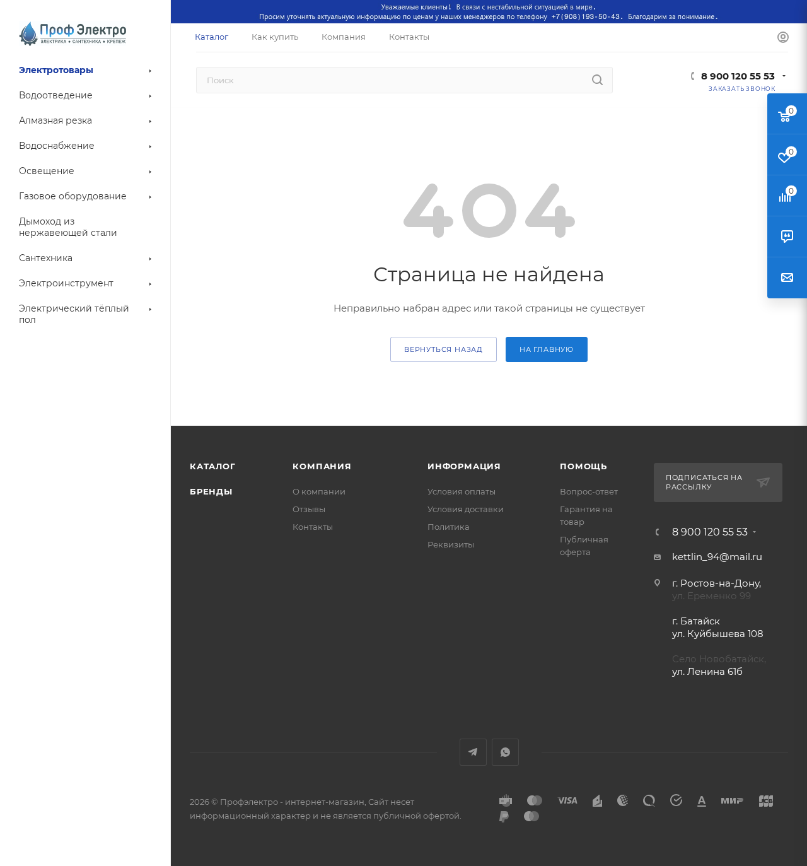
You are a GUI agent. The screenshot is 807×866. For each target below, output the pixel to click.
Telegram (473, 752)
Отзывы (309, 509)
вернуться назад (443, 349)
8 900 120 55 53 (738, 76)
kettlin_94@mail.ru (717, 557)
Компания (322, 466)
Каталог (213, 466)
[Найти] (597, 80)
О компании (319, 491)
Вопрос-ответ (589, 491)
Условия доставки (465, 509)
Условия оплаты (461, 491)
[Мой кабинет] (783, 38)
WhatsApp (505, 752)
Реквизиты (450, 544)
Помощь (583, 466)
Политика (448, 527)
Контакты (313, 527)
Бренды (211, 491)
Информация (464, 466)
